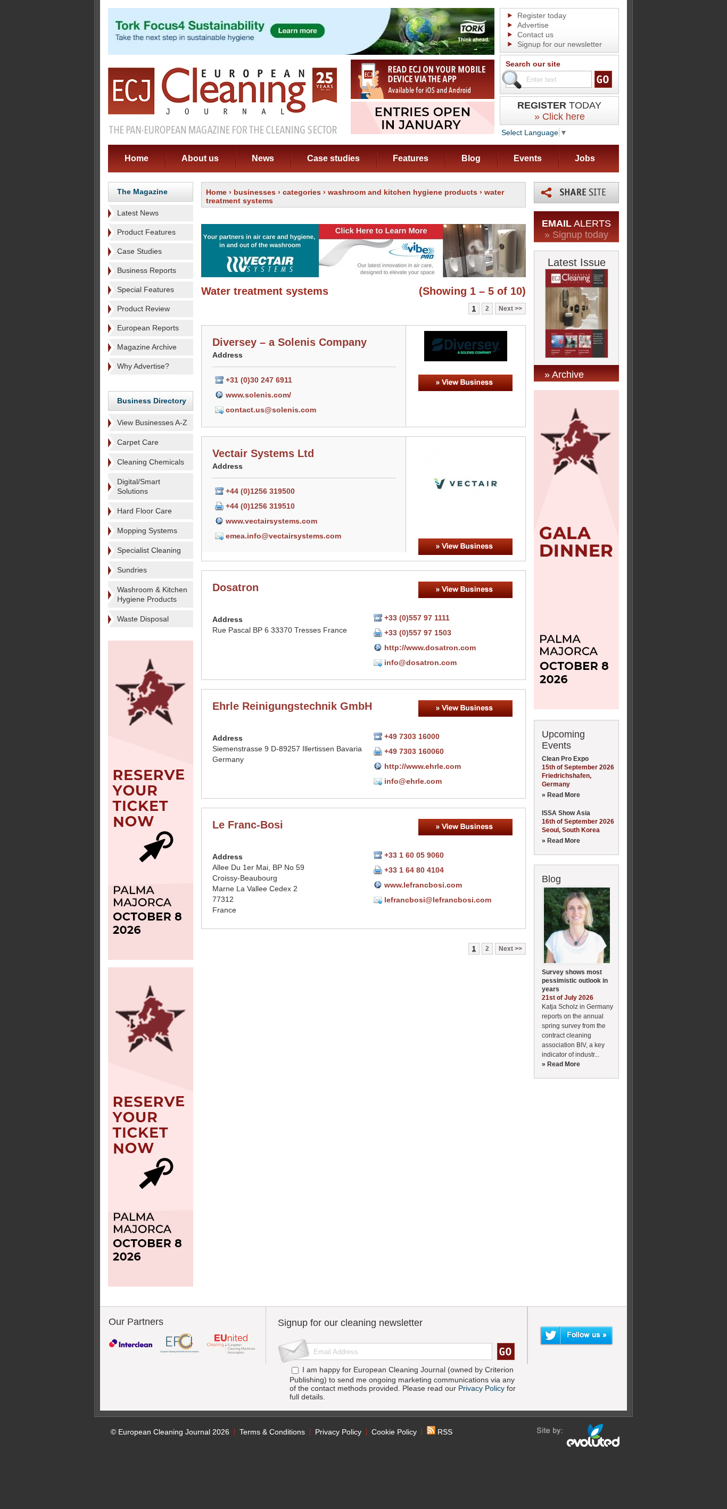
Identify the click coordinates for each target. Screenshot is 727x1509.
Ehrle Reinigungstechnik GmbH (292, 706)
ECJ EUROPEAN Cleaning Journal (222, 100)
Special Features (145, 289)
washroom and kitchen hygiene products (402, 192)
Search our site (533, 64)
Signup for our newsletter (559, 44)
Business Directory (151, 400)
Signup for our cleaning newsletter (350, 1322)
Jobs (585, 158)
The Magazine (142, 191)
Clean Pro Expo (565, 758)
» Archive (564, 374)
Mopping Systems (147, 530)
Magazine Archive (147, 347)
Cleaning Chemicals (150, 462)
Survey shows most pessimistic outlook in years (575, 980)
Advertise (533, 25)
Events (528, 158)
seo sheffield (578, 1435)
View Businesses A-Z (152, 422)
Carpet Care (138, 442)
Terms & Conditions (272, 1432)
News (263, 158)
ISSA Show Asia (566, 813)
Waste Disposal (143, 619)
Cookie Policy (394, 1432)
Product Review (143, 308)
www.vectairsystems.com (271, 521)
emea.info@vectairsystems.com (283, 536)
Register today (541, 15)
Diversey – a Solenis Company (289, 342)
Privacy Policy (481, 1388)
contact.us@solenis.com (271, 409)
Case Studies (139, 251)
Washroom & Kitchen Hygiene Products (152, 594)
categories (302, 192)
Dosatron (235, 587)
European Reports (148, 328)
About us (200, 158)
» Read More (561, 795)
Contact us (535, 34)
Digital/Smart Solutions (138, 486)
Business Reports (146, 270)
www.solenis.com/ (258, 395)
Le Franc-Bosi (247, 825)
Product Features (146, 232)
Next (506, 308)
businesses (255, 192)
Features (410, 158)
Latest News (138, 213)
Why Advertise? (143, 366)
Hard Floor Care (144, 511)
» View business (465, 383)
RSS (443, 1432)
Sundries (132, 570)
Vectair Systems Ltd (263, 453)
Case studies (333, 158)
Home (136, 158)
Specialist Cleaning (149, 550)
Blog (471, 158)
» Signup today (576, 234)
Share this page (576, 192)
